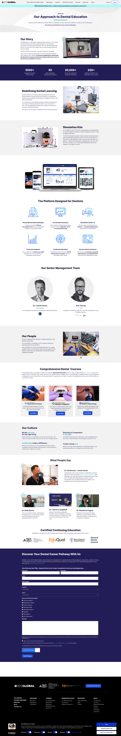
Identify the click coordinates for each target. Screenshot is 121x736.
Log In (115, 2)
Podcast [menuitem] (80, 704)
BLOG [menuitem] (15, 704)
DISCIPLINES (33, 698)
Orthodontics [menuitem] (33, 704)
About (92, 2)
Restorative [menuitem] (32, 700)
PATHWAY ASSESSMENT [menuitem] (20, 700)
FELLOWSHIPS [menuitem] (18, 698)
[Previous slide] (65, 345)
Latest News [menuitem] (97, 709)
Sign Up (108, 2)
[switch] (43, 732)
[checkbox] (60, 608)
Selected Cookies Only (106, 728)
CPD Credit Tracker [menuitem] (82, 700)
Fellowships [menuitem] (49, 704)
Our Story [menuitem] (96, 702)
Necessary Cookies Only (107, 732)
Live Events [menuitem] (48, 708)
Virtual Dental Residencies (88, 474)
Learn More (33, 413)
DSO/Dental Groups (67, 2)
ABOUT (96, 698)
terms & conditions (64, 643)
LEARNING (49, 698)
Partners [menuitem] (96, 706)
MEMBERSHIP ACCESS (68, 698)
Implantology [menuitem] (33, 702)
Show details (76, 732)
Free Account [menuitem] (65, 702)
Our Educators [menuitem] (97, 700)
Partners (78, 2)
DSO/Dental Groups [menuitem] (50, 706)
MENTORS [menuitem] (17, 702)
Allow (106, 724)
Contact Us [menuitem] (96, 711)
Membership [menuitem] (49, 702)
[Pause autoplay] (81, 358)
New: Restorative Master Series (35, 2)
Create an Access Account (93, 685)
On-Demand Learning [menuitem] (67, 700)
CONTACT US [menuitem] (17, 706)
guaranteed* (87, 372)
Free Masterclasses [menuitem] (50, 700)
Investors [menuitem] (96, 708)
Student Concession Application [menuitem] (68, 704)
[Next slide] (97, 345)
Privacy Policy (56, 643)
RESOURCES (81, 698)
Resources (85, 2)
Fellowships (49, 2)
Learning (57, 2)
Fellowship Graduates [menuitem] (99, 704)
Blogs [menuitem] (79, 702)
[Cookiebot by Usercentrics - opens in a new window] (12, 733)
